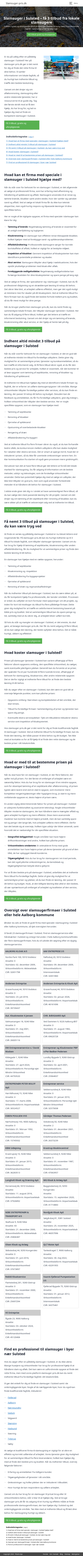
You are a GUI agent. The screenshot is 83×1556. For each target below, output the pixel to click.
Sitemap (67, 1554)
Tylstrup (12, 1438)
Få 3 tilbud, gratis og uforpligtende (41, 34)
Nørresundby (14, 1407)
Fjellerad (12, 1397)
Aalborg (12, 1402)
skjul (31, 137)
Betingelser (76, 1554)
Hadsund (12, 1428)
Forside (45, 1554)
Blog (61, 1554)
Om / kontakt (54, 1554)
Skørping (12, 1423)
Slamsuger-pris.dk (16, 3)
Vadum (11, 1412)
